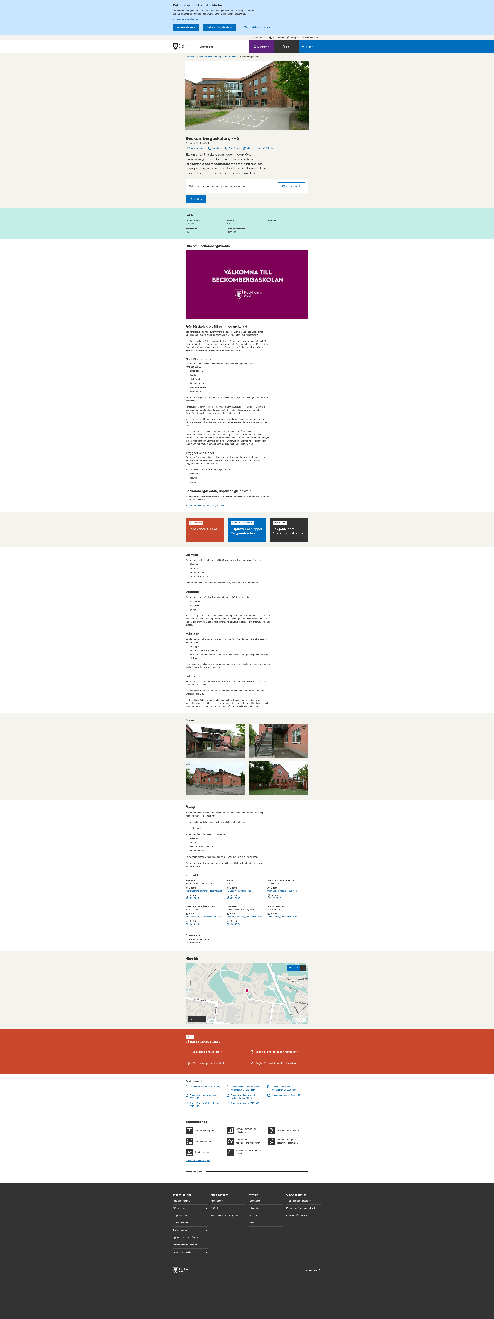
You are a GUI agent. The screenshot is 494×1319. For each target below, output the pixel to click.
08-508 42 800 (192, 898)
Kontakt (215, 148)
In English (294, 38)
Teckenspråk (278, 38)
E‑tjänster (263, 46)
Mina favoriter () (258, 38)
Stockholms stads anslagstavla (225, 1215)
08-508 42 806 (233, 924)
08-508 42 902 (233, 898)
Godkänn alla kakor (186, 27)
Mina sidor (253, 1215)
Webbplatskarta (312, 38)
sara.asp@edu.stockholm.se (239, 891)
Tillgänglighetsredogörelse (298, 1201)
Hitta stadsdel (217, 1201)
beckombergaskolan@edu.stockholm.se (204, 891)
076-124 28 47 (274, 898)
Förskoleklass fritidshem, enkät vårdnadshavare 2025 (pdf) (245, 1088)
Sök (288, 46)
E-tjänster (215, 1208)
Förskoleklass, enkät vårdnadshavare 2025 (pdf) (284, 1088)
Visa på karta (234, 148)
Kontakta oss (254, 1201)
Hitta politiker (255, 1208)
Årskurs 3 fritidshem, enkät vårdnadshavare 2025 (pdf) (243, 1096)
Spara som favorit (197, 148)
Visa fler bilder (253, 148)
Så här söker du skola (202, 1041)
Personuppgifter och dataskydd (300, 1208)
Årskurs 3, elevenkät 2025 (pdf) (286, 1095)
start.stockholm (311, 1270)
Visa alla (198, 199)
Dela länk (270, 148)
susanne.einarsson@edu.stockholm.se (244, 917)
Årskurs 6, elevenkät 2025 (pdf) (245, 1103)
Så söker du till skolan (203, 531)
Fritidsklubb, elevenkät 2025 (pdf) (205, 1087)
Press (251, 1223)
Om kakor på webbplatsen (185, 19)
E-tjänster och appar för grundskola (246, 531)
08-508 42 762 (192, 924)
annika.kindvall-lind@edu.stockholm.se (203, 917)
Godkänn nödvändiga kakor (219, 27)
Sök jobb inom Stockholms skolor (287, 531)
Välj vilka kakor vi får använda (258, 27)
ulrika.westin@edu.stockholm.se (282, 917)
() (293, 186)
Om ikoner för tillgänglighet (198, 1160)
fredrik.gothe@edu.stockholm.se (282, 891)
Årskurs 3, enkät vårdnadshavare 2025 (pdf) (205, 1104)
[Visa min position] (191, 1019)
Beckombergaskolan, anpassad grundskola (205, 506)
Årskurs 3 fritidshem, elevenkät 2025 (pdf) (204, 1096)
